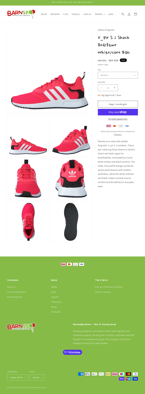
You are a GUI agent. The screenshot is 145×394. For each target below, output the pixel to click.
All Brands (56, 312)
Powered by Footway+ (39, 387)
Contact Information (16, 292)
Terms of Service (14, 297)
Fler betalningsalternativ (118, 119)
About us (11, 287)
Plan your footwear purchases (109, 287)
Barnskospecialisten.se (21, 387)
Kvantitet (101, 82)
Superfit (54, 297)
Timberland (56, 302)
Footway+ (118, 134)
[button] (99, 14)
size (99, 69)
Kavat (53, 292)
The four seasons (103, 292)
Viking (54, 307)
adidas (54, 287)
